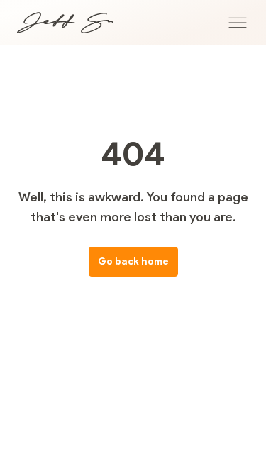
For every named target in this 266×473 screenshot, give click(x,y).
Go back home (133, 261)
